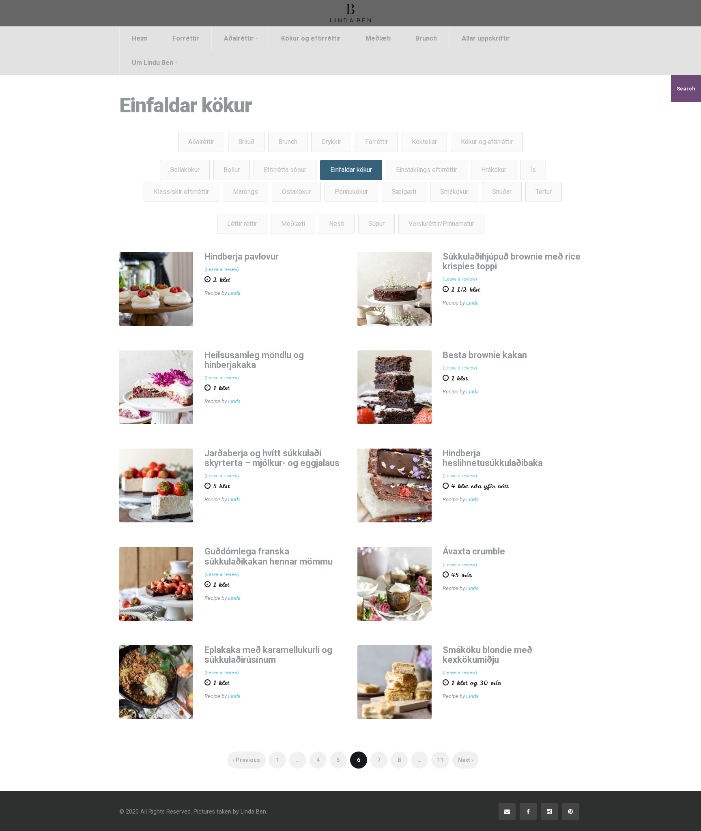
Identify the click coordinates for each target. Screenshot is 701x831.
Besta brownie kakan (485, 355)
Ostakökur (296, 191)
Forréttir (185, 38)
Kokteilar (424, 142)
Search (686, 89)
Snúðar (502, 191)
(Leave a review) (221, 269)
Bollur (232, 170)
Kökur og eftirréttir (311, 38)
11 (440, 760)
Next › (465, 760)
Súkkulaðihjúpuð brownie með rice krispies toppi (512, 261)
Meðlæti (378, 38)
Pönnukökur (351, 191)
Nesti (336, 224)
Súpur (376, 224)
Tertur (543, 191)
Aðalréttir (239, 38)
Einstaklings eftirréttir (426, 170)
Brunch (426, 38)
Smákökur (454, 191)
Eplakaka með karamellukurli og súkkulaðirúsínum (268, 655)
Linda (234, 293)
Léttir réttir (242, 224)
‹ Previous (246, 760)
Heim (140, 38)
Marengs (245, 191)
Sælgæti (404, 191)
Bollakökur (185, 170)
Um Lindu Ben (152, 63)
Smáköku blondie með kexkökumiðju (487, 655)
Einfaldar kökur (351, 170)
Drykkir (331, 142)
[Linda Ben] (350, 13)
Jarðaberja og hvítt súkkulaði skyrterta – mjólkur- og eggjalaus (272, 458)
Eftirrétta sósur (285, 170)
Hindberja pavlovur (241, 256)
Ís (533, 170)
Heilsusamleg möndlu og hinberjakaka (254, 360)
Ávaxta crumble (474, 551)
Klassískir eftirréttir (181, 191)
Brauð (246, 142)
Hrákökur (493, 170)
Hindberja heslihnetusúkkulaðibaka (493, 458)
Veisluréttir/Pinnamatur (441, 224)
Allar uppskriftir (486, 38)
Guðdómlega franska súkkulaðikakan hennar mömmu (268, 556)
